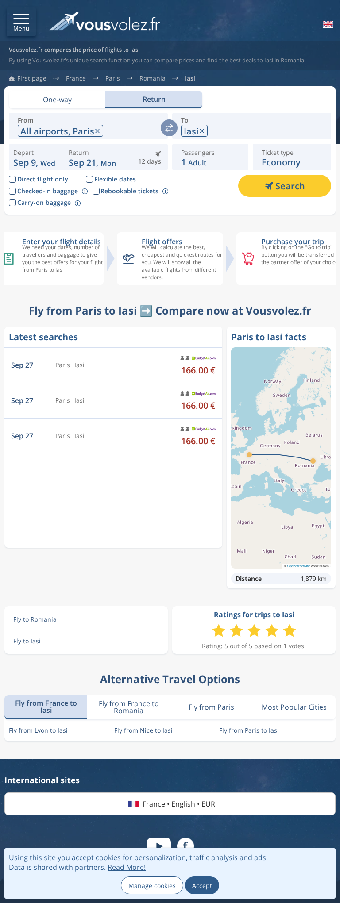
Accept (202, 885)
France (76, 78)
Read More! (127, 867)
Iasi (190, 78)
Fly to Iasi (27, 641)
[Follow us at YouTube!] (159, 846)
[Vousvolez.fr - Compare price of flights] (104, 23)
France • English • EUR (179, 804)
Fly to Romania (35, 619)
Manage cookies (152, 885)
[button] (21, 21)
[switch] (169, 127)
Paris (112, 78)
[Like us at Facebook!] (185, 846)
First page (31, 78)
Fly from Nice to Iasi (143, 730)
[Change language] (327, 24)
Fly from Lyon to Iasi (38, 730)
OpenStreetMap (298, 565)
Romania (152, 78)
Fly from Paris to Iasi (249, 730)
